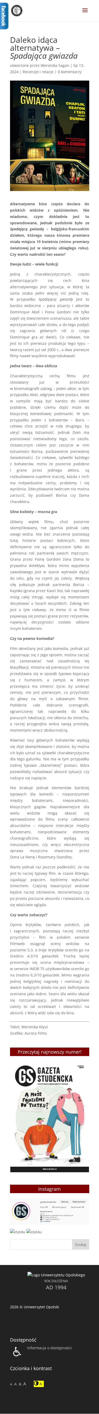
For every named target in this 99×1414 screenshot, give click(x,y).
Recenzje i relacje (38, 71)
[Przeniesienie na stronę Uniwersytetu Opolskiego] (56, 1274)
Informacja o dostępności (49, 1347)
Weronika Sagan (55, 65)
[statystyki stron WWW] (17, 1231)
